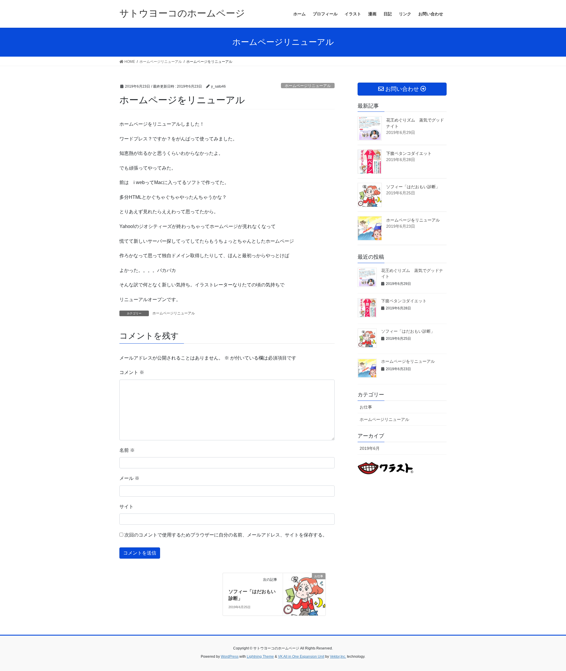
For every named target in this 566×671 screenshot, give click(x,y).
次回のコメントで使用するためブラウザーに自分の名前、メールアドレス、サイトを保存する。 (225, 534)
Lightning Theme (260, 656)
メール (129, 478)
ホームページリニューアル (308, 85)
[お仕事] (304, 593)
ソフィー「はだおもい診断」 (413, 186)
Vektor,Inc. (338, 656)
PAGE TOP (548, 646)
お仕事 (366, 407)
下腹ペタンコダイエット (409, 153)
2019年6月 (370, 448)
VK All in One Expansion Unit (301, 656)
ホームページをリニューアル (413, 220)
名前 (127, 450)
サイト (126, 506)
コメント (131, 372)
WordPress (229, 656)
